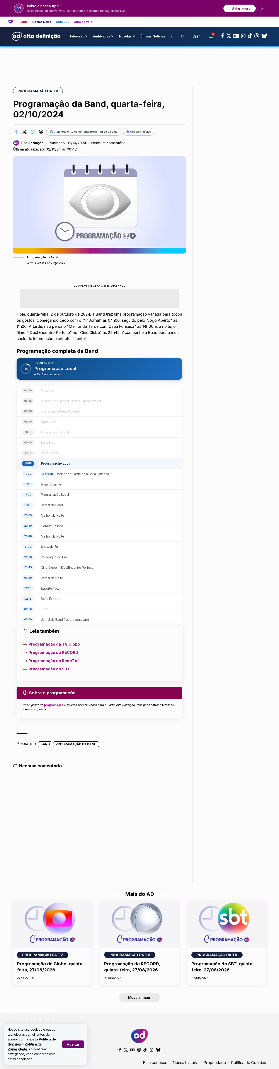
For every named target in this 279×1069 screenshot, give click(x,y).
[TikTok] (250, 36)
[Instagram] (243, 36)
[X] (228, 36)
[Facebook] (222, 36)
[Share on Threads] (41, 131)
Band (45, 744)
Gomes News (41, 21)
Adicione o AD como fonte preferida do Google (85, 131)
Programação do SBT (49, 669)
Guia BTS (63, 21)
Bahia (23, 21)
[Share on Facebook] (16, 131)
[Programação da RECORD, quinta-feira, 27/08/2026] (139, 924)
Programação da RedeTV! (54, 660)
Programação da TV (37, 91)
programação (54, 705)
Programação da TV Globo (54, 644)
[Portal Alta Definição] (139, 1036)
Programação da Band (76, 744)
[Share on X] (24, 131)
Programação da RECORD (53, 652)
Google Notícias (140, 131)
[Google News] (236, 36)
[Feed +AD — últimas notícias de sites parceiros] (12, 21)
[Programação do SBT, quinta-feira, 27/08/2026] (226, 924)
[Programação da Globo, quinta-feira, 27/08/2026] (52, 924)
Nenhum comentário (108, 143)
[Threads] (256, 36)
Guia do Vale (83, 21)
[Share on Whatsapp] (33, 131)
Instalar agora (239, 8)
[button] (73, 1044)
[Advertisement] (139, 61)
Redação (36, 143)
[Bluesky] (264, 36)
